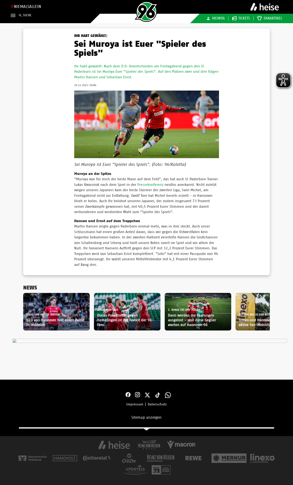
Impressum (134, 404)
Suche (27, 15)
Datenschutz (157, 404)
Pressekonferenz (150, 184)
